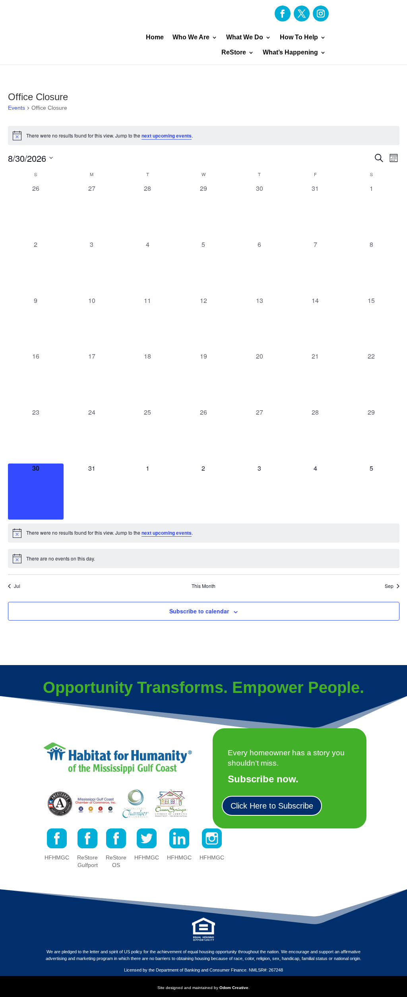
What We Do (244, 37)
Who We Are (190, 37)
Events (16, 108)
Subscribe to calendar (199, 611)
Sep (389, 586)
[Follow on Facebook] (283, 13)
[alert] (203, 135)
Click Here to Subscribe (272, 805)
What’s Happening (290, 52)
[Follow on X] (302, 13)
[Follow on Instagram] (321, 13)
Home (155, 37)
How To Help (299, 37)
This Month (203, 586)
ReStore (233, 52)
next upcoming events (166, 135)
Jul (17, 586)
